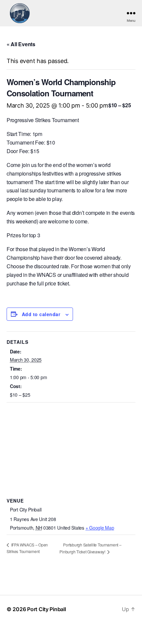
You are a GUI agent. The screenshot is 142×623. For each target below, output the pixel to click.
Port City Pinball (46, 609)
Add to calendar (41, 314)
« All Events (21, 44)
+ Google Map (100, 527)
